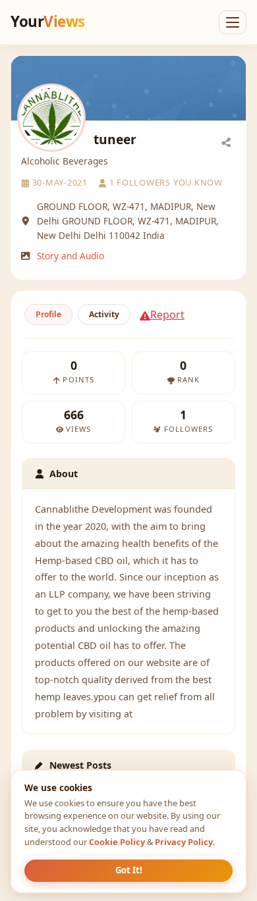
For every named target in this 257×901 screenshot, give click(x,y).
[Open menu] (232, 22)
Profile (48, 314)
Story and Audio (70, 255)
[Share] (226, 141)
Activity (104, 314)
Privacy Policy (184, 842)
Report (167, 314)
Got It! (128, 870)
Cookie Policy (117, 842)
